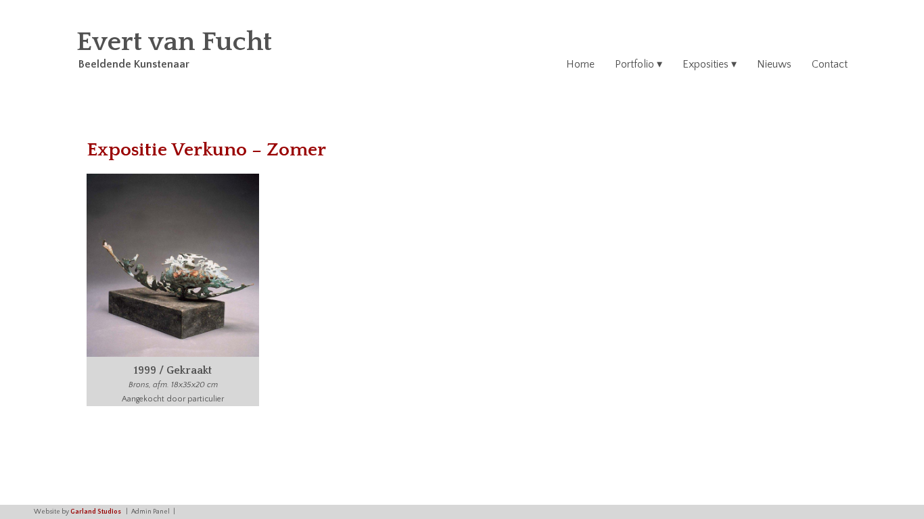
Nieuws (774, 64)
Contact (830, 64)
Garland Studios (95, 512)
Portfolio (634, 64)
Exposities (706, 64)
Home (580, 64)
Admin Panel (150, 512)
